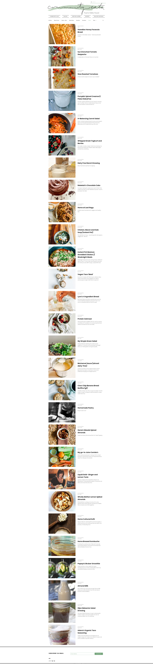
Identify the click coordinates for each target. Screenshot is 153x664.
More (94, 20)
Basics (90, 20)
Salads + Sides (64, 20)
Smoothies (84, 20)
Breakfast (78, 20)
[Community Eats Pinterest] (51, 661)
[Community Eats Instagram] (54, 661)
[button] (103, 20)
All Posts (50, 20)
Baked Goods (56, 20)
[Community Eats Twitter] (52, 661)
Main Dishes (71, 20)
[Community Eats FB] (49, 661)
